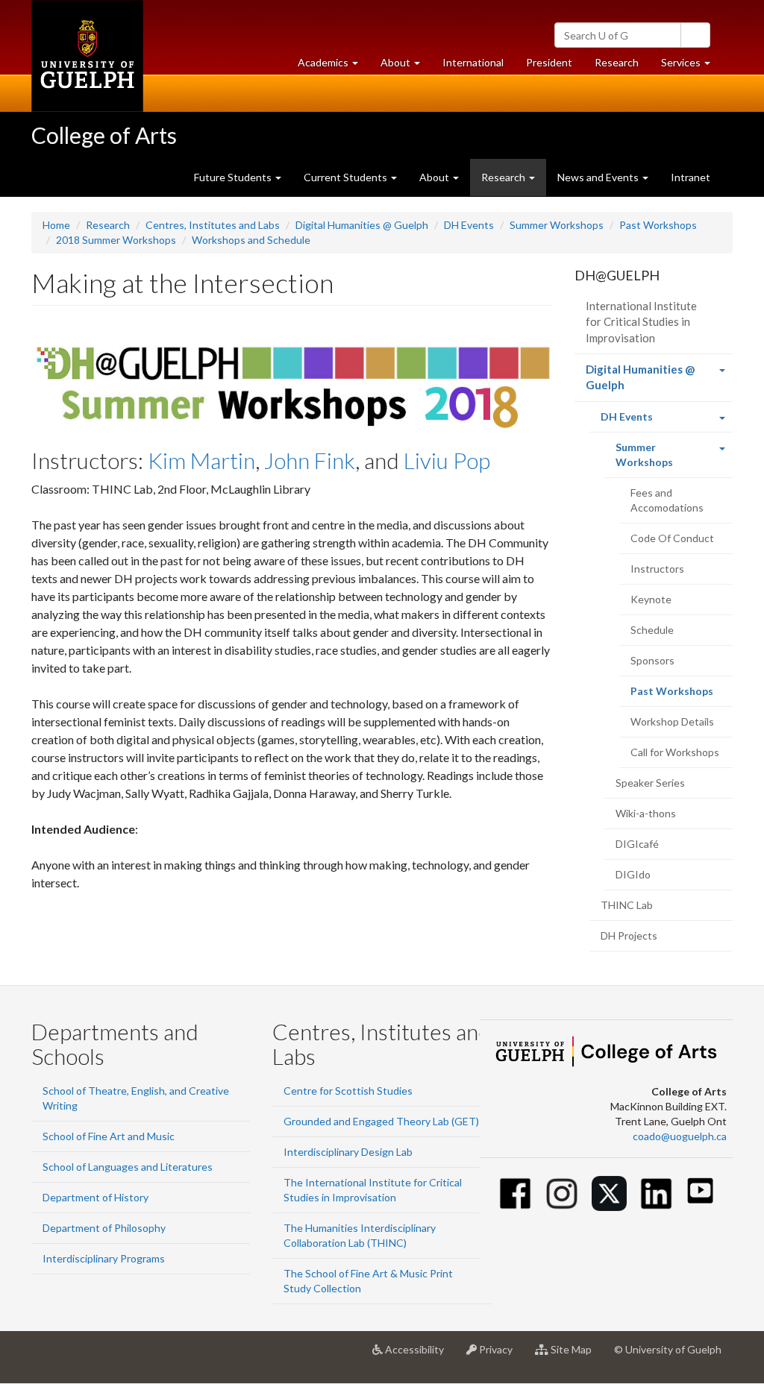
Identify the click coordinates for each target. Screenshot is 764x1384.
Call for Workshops (674, 752)
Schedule (652, 629)
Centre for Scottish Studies (348, 1090)
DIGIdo (633, 874)
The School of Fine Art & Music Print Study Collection (368, 1281)
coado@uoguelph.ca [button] (680, 1136)
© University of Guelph (667, 1349)
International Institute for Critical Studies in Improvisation (641, 322)
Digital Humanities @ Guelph (361, 224)
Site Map (575, 1355)
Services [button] (691, 66)
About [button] (406, 66)
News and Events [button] (599, 177)
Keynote (650, 599)
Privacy (500, 1355)
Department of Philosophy (104, 1227)
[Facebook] (515, 1193)
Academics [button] (333, 66)
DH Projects (629, 935)
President (549, 62)
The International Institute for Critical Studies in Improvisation (373, 1190)
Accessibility (419, 1355)
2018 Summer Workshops (116, 239)
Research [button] (504, 177)
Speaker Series (650, 782)
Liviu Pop (447, 460)
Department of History (95, 1197)
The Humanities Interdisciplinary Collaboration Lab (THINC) (360, 1235)
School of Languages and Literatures (128, 1166)
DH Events (469, 224)
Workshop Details (672, 721)
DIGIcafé (637, 843)
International (473, 62)
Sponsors (652, 660)
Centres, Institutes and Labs (212, 224)
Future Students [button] (234, 177)
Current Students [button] (346, 177)
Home (56, 224)
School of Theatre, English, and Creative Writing (136, 1098)
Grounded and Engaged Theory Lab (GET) (381, 1121)
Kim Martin (201, 460)
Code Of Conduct (672, 538)
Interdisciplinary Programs (104, 1258)
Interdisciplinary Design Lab (348, 1151)
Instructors (657, 568)
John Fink (309, 460)
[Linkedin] (656, 1193)
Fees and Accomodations (667, 500)
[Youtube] (700, 1190)
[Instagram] (562, 1193)
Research (622, 66)
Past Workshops (658, 224)
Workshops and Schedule (251, 239)
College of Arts (104, 135)
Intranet (690, 177)
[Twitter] (609, 1193)
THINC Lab (627, 905)
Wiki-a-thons (646, 813)
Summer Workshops (557, 224)
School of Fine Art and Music (109, 1136)
